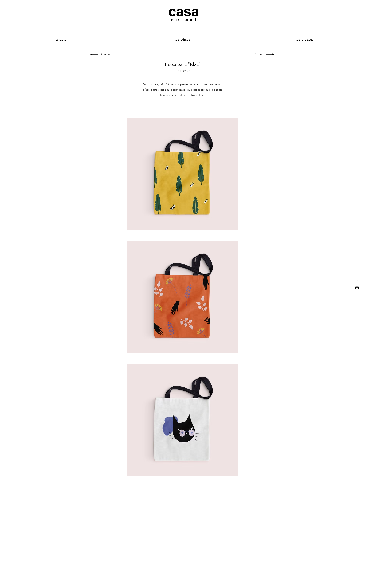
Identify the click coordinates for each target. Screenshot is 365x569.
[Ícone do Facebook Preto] (357, 281)
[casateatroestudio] (357, 288)
